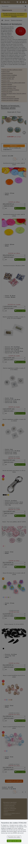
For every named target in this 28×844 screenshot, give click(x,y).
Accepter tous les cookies (14, 840)
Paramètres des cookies (14, 837)
